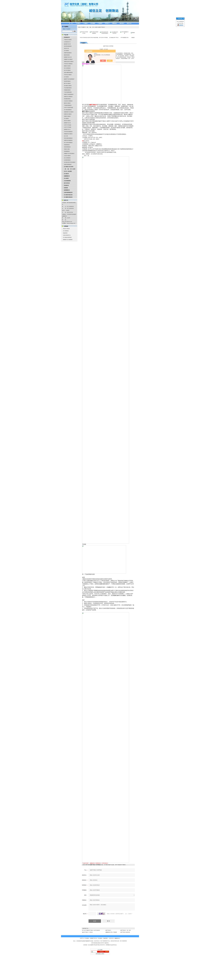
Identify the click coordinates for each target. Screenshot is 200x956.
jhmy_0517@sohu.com (67, 221)
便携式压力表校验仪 (68, 96)
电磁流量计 (65, 233)
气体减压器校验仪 (68, 105)
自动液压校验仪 (67, 160)
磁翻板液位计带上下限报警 (111, 932)
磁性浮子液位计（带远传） (87, 932)
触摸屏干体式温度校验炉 (69, 79)
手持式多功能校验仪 (68, 131)
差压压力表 (66, 48)
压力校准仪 (66, 76)
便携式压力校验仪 (68, 114)
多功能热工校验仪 (68, 85)
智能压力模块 (67, 149)
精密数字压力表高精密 (67, 239)
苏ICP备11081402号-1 (100, 944)
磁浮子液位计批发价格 (125, 932)
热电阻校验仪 (67, 144)
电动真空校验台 (67, 81)
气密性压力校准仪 (68, 39)
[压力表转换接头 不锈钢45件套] (129, 31)
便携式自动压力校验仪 (68, 61)
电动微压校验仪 (67, 98)
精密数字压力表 (67, 122)
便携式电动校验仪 (68, 52)
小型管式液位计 (105, 863)
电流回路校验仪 (67, 146)
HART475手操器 (67, 125)
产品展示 (83, 27)
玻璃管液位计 (98, 863)
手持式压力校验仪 (68, 74)
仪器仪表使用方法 (67, 235)
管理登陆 (108, 944)
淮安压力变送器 (66, 228)
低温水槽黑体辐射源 (68, 72)
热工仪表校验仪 (67, 68)
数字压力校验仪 (67, 83)
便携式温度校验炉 (68, 164)
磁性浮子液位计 (101, 27)
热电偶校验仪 (67, 151)
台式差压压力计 (67, 41)
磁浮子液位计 (108, 930)
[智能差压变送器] (119, 32)
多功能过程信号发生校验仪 (69, 162)
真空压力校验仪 (67, 120)
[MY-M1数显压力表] (109, 31)
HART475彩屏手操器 (68, 107)
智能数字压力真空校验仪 (69, 153)
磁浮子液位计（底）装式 (125, 930)
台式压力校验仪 (67, 155)
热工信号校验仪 (67, 70)
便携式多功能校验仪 (68, 140)
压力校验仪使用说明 (67, 237)
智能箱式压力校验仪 (68, 133)
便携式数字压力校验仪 (68, 111)
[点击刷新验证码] (101, 913)
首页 (79, 27)
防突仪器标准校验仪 (68, 138)
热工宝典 (66, 136)
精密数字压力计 (67, 129)
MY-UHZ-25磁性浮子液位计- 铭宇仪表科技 (91, 930)
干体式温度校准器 (68, 92)
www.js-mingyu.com (71, 223)
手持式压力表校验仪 (68, 63)
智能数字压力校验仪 (68, 59)
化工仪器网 (90, 944)
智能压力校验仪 (67, 116)
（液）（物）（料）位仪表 (91, 27)
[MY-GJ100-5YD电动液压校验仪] (88, 32)
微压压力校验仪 (67, 103)
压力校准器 (66, 50)
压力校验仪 (66, 118)
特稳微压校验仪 (67, 90)
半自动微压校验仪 (68, 87)
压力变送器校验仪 (68, 109)
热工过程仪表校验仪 (68, 142)
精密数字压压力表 (68, 57)
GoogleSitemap (113, 944)
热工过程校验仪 (67, 157)
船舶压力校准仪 (67, 65)
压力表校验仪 (66, 230)
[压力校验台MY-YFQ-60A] (99, 32)
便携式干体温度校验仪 (68, 94)
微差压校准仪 (67, 55)
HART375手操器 (67, 127)
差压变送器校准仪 (68, 46)
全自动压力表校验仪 (68, 100)
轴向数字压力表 (67, 44)
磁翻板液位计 (92, 863)
